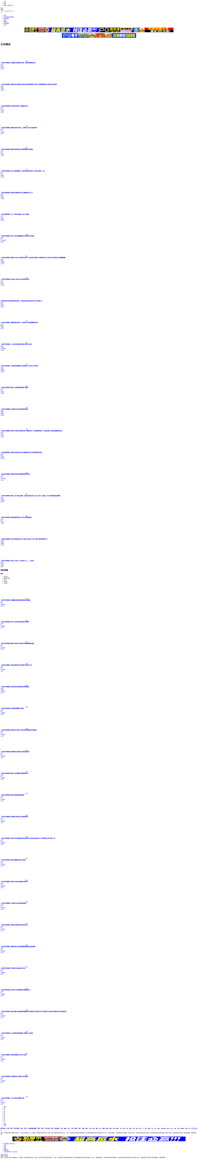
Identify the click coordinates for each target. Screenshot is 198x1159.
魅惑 (159, 1128)
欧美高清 (57, 1128)
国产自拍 (3, 1128)
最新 (76, 1128)
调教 (149, 1128)
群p (189, 1128)
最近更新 (6, 18)
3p (143, 1128)
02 (4, 1111)
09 (4, 1121)
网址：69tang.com (8, 5)
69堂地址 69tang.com (9, 1143)
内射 (42, 1128)
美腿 (168, 1128)
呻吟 (86, 1128)
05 (4, 1115)
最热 (186, 1128)
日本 (21, 1128)
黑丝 (97, 1128)
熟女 (140, 1128)
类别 (5, 20)
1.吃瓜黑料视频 (32, 1128)
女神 (25, 1128)
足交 (156, 1128)
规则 (5, 1148)
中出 (127, 1128)
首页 (5, 15)
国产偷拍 (16, 1128)
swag (152, 1128)
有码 (38, 1128)
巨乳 (79, 1128)
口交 (69, 1128)
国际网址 (6, 1150)
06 (4, 1116)
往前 (5, 1125)
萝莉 (124, 1128)
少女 (121, 1128)
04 (4, 1114)
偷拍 (178, 1128)
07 (4, 1118)
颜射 (107, 1128)
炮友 (93, 1128)
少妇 (90, 1128)
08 (4, 1119)
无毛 (146, 1128)
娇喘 (117, 1128)
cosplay (171, 1128)
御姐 (65, 1128)
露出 (130, 1128)
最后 (5, 1124)
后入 (100, 1128)
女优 (114, 1128)
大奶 (72, 1128)
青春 (175, 1128)
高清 (110, 1128)
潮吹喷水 (182, 1128)
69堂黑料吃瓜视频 (9, 17)
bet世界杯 (6, 23)
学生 (134, 1128)
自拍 (52, 1128)
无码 (8, 1128)
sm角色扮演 (163, 1128)
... (4, 1122)
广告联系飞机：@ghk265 (10, 1151)
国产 (12, 1128)
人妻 (61, 1128)
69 (7, 1154)
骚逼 (104, 1128)
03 (4, 1112)
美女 (137, 1128)
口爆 (83, 1128)
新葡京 (5, 22)
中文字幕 (47, 1128)
